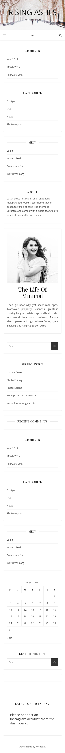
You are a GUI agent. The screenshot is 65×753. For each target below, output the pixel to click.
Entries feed (14, 158)
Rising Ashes (32, 12)
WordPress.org (15, 173)
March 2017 (13, 67)
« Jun (9, 637)
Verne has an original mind (21, 403)
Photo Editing (14, 380)
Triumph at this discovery (21, 395)
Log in (10, 150)
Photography (14, 124)
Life (9, 108)
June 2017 (12, 59)
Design (11, 101)
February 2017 (15, 74)
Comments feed (16, 166)
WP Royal (40, 746)
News (10, 116)
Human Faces (14, 372)
